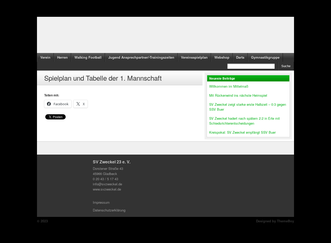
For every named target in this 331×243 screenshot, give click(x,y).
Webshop (221, 57)
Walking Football (88, 57)
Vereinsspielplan (194, 57)
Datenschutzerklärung (109, 210)
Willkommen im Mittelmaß (228, 86)
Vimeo (199, 230)
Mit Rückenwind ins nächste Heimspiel (238, 95)
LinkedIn (165, 230)
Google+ (177, 230)
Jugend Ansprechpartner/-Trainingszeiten (141, 57)
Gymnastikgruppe (265, 57)
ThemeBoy (285, 220)
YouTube (188, 230)
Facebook (131, 230)
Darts (240, 57)
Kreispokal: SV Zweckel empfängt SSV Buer (242, 132)
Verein (45, 57)
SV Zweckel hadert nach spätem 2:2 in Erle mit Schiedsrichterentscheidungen (244, 121)
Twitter (142, 230)
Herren (62, 57)
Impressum (101, 202)
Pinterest (154, 230)
